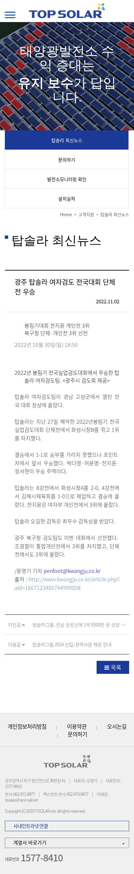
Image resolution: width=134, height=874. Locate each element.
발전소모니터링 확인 (67, 179)
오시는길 (117, 726)
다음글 (15, 644)
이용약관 (77, 726)
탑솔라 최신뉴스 (66, 140)
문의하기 (66, 159)
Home (66, 214)
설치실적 (66, 198)
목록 (116, 667)
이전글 (15, 624)
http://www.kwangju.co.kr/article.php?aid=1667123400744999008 (67, 583)
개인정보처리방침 (27, 726)
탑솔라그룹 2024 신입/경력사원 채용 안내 (72, 644)
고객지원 (86, 214)
